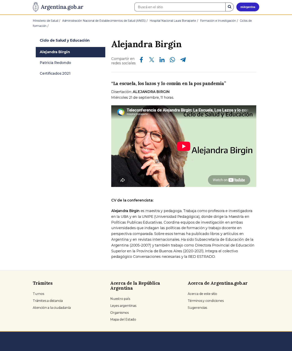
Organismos (119, 313)
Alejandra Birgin (55, 52)
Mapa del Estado (123, 319)
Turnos (38, 294)
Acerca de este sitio (202, 294)
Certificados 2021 (55, 73)
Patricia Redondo (55, 63)
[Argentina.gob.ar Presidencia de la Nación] (58, 7)
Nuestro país (120, 299)
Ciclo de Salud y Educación (65, 40)
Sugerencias (197, 308)
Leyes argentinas (123, 306)
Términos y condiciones (206, 301)
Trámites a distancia (48, 301)
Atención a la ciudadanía (52, 308)
